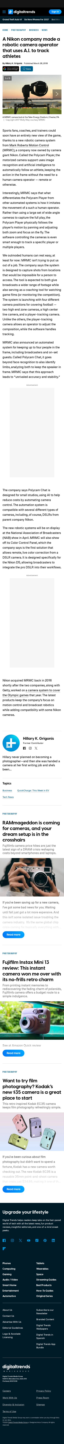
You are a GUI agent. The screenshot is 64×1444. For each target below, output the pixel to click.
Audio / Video (10, 1279)
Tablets (40, 1263)
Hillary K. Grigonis (13, 63)
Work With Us (10, 1397)
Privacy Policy (43, 1390)
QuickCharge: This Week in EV (33, 790)
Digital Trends (18, 15)
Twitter (20, 1240)
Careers (7, 1390)
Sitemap (40, 1404)
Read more (13, 935)
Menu (4, 11)
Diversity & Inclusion (13, 1404)
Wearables (42, 1269)
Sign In (55, 11)
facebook (24, 748)
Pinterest (45, 1240)
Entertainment (11, 1290)
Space (39, 1274)
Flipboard (4, 1248)
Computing (9, 1269)
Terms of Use (9, 1411)
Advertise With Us (12, 1321)
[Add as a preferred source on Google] (11, 68)
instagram (30, 748)
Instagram (12, 1240)
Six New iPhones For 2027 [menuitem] (36, 19)
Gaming (7, 1274)
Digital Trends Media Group (18, 1422)
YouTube (28, 1240)
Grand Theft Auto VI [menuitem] (12, 19)
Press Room (42, 1397)
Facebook (4, 1240)
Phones (7, 1263)
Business (7, 790)
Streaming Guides (46, 1279)
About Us (7, 1309)
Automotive (9, 1296)
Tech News (8, 796)
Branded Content (45, 1319)
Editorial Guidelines (13, 1327)
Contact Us (8, 1315)
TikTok (36, 1240)
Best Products (43, 1285)
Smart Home (9, 1285)
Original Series (44, 1296)
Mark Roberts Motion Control (29, 145)
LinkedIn (53, 1240)
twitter (36, 748)
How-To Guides (44, 1290)
